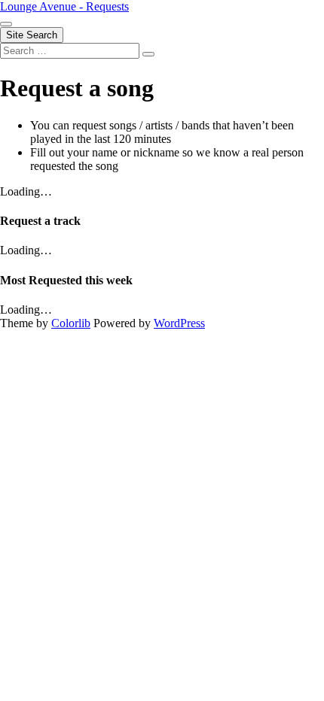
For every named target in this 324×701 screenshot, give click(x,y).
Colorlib (70, 323)
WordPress (179, 323)
